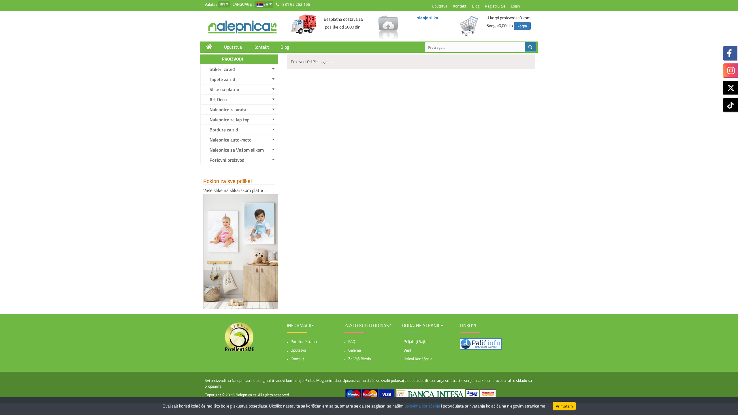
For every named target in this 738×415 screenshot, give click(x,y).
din (222, 4)
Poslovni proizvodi (228, 159)
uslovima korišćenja (422, 406)
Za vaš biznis (359, 359)
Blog (475, 6)
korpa (522, 26)
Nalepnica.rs (246, 395)
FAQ (351, 341)
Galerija (354, 350)
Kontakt (459, 6)
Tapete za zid (222, 79)
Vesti (408, 350)
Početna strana (304, 341)
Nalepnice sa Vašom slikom (237, 149)
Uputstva (439, 6)
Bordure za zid (224, 129)
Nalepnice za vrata (228, 109)
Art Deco (218, 99)
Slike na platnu (224, 89)
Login (515, 6)
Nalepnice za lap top (230, 119)
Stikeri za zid (222, 69)
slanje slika (427, 17)
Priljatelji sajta (416, 341)
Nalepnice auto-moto (230, 139)
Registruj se (495, 6)
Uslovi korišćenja (418, 359)
